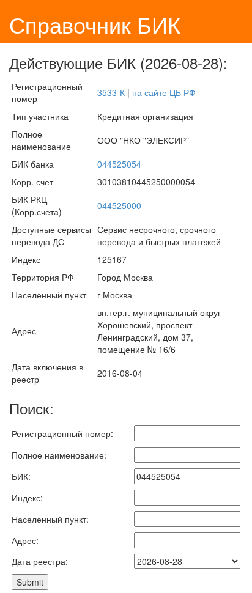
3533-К (111, 92)
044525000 (119, 205)
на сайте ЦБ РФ (164, 92)
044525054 (119, 164)
